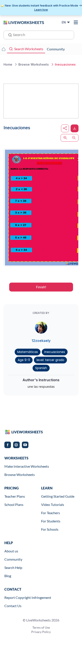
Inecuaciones (54, 352)
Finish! (41, 287)
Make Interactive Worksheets (26, 466)
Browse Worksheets (19, 474)
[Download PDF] (75, 128)
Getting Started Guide (57, 496)
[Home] (23, 22)
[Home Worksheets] (3, 49)
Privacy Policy (41, 632)
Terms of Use (41, 627)
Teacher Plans (14, 496)
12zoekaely (41, 340)
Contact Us (12, 606)
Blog (7, 576)
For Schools (49, 529)
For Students (50, 521)
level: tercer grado (50, 360)
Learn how (41, 9)
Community (13, 559)
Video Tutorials (52, 504)
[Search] (8, 34)
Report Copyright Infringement (27, 597)
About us (11, 551)
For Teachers (50, 513)
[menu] (76, 22)
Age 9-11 (24, 360)
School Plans (13, 504)
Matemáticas (27, 352)
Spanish (41, 368)
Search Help (13, 567)
